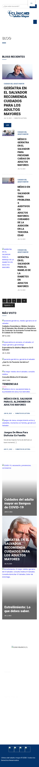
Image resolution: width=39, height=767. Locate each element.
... (18, 301)
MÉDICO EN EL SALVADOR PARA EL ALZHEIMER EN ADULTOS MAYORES (18, 401)
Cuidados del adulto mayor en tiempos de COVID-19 (19, 503)
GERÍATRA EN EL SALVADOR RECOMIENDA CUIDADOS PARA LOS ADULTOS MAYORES (15, 101)
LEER (7, 125)
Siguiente (7, 305)
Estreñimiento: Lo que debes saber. (17, 609)
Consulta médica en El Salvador (15, 377)
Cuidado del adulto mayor (14, 84)
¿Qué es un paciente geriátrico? (15, 362)
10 (24, 301)
